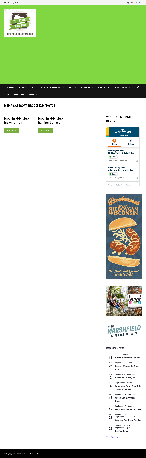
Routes (10, 87)
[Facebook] (128, 2)
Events (73, 87)
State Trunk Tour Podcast (96, 87)
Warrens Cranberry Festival (128, 420)
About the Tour (15, 94)
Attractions (26, 87)
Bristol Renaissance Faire (127, 357)
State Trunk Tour (30, 453)
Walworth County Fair (125, 377)
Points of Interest (51, 87)
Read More (12, 130)
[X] (137, 2)
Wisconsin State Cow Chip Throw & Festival (128, 388)
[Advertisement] (73, 62)
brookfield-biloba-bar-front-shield (50, 120)
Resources (121, 87)
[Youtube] (132, 2)
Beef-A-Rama (121, 431)
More (31, 94)
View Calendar (112, 437)
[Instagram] (140, 2)
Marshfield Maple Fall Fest (128, 409)
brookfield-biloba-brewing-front (16, 120)
